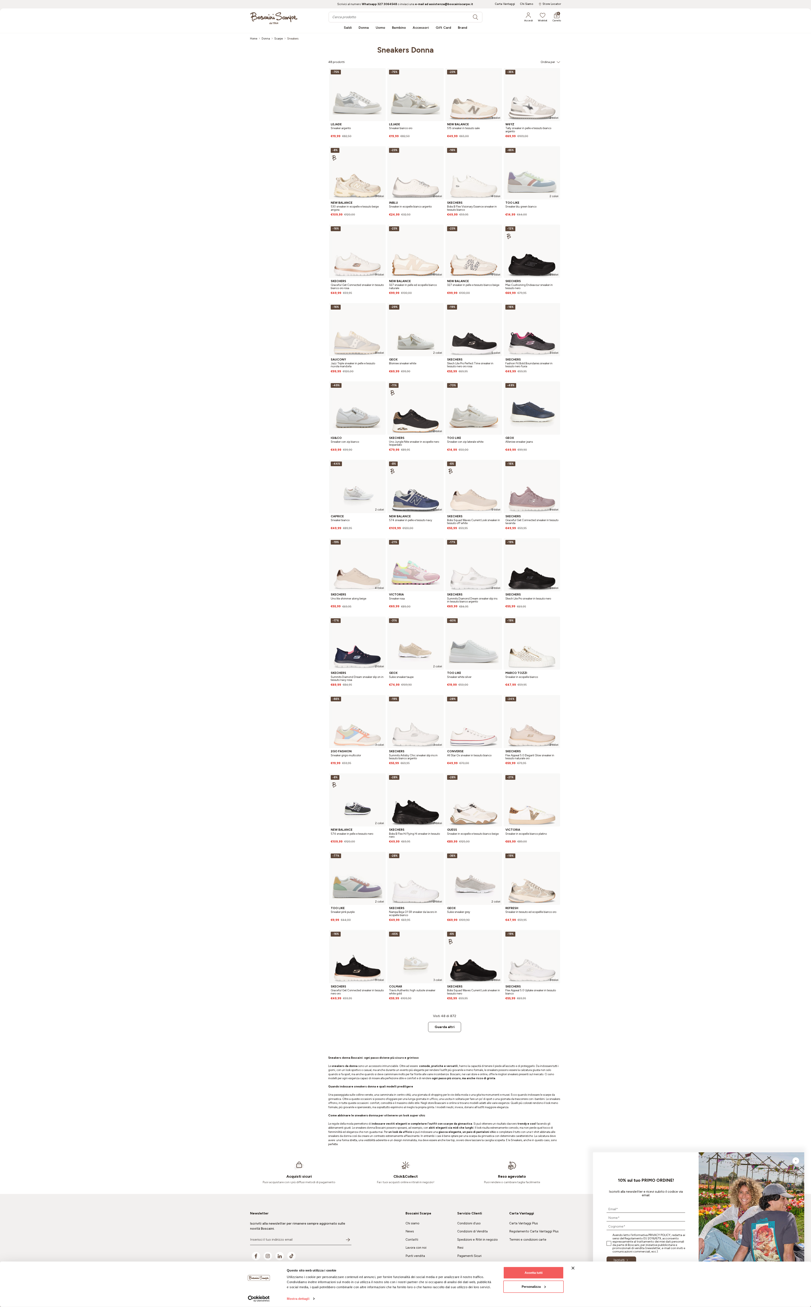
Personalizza (531, 1286)
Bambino (399, 28)
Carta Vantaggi (505, 4)
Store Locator (552, 4)
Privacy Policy (659, 1235)
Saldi (348, 28)
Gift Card (443, 28)
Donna (364, 28)
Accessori (421, 28)
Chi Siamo (526, 4)
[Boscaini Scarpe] (274, 18)
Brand (462, 28)
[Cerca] (475, 17)
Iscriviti (619, 1260)
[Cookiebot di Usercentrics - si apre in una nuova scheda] (258, 1299)
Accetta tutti (534, 1272)
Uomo (380, 28)
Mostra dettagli (298, 1298)
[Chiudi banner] (573, 1268)
